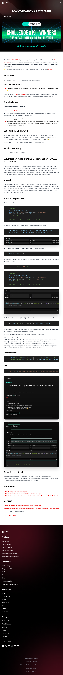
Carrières (4, 627)
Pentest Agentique (7, 550)
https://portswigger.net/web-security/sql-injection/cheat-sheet (22, 493)
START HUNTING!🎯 (10, 515)
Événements (5, 633)
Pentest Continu (7, 547)
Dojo (3, 578)
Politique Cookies (31, 661)
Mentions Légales (31, 668)
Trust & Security (6, 624)
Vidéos (4, 599)
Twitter (50, 69)
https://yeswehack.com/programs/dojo (15, 491)
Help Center (5, 602)
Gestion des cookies (31, 658)
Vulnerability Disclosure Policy (10, 556)
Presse (4, 630)
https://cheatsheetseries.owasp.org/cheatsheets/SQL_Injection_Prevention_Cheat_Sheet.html (31, 495)
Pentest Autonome (7, 544)
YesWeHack (5, 621)
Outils (3, 572)
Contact (4, 636)
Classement (5, 575)
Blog (3, 593)
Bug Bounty (5, 541)
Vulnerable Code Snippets (9, 584)
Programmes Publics (8, 569)
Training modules (7, 581)
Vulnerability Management (10, 553)
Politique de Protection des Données (31, 665)
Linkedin (23, 94)
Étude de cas (6, 596)
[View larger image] (31, 241)
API (3, 605)
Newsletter (5, 612)
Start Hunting (6, 566)
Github (4, 608)
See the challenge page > (11, 110)
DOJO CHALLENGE (14, 60)
